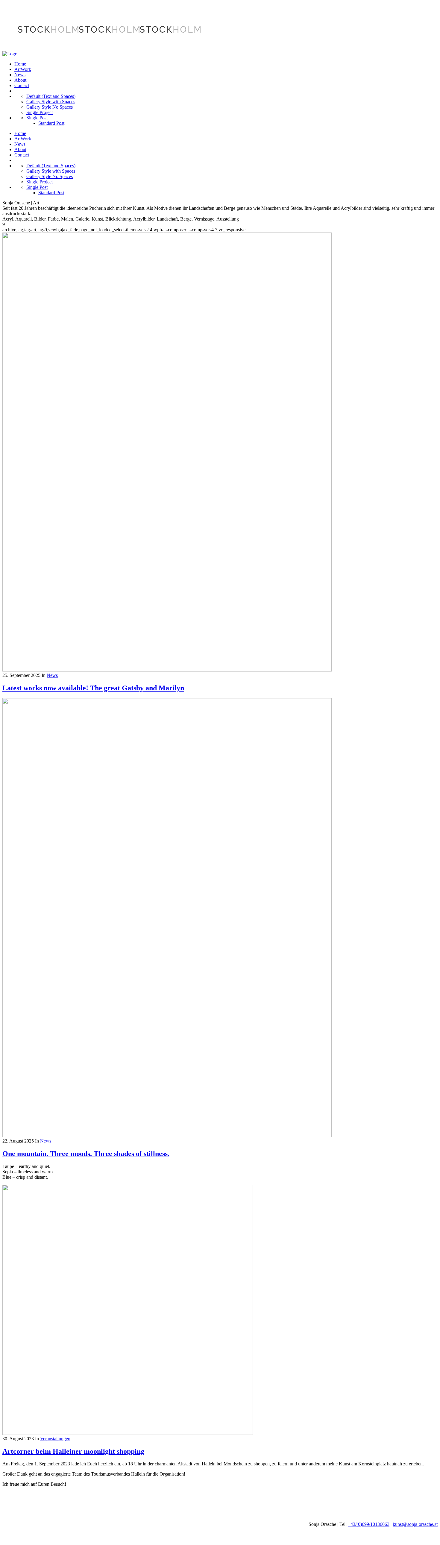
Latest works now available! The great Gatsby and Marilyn (93, 688)
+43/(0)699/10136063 (368, 1524)
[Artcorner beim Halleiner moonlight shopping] (127, 1433)
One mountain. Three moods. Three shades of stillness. (85, 1153)
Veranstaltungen (55, 1438)
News (52, 675)
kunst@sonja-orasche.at (415, 1524)
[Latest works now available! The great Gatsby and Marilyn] (167, 669)
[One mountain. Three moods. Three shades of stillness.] (167, 1135)
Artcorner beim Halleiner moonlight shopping (73, 1451)
